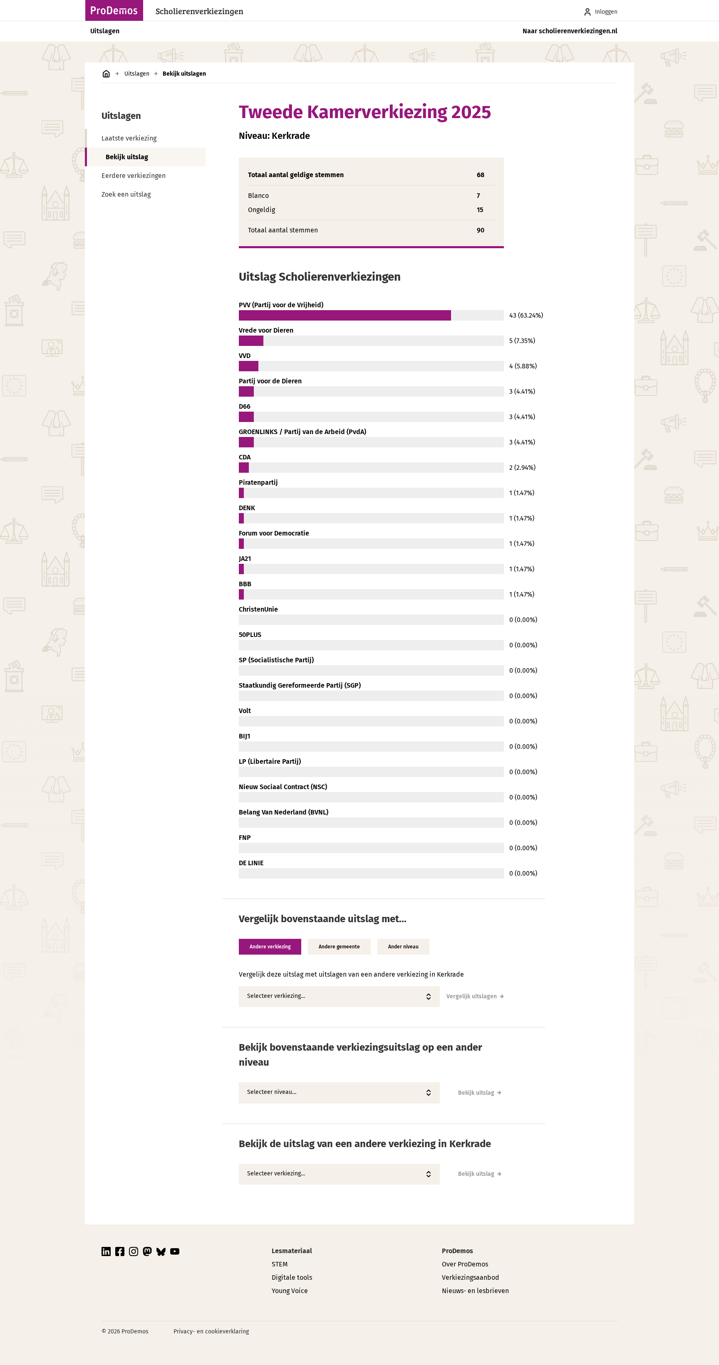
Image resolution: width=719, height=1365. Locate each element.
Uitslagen (104, 31)
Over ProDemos (465, 1264)
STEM (280, 1264)
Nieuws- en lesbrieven (475, 1291)
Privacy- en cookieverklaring (211, 1331)
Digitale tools (292, 1277)
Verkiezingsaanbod (470, 1277)
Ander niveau (403, 947)
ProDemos (457, 1251)
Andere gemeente (339, 947)
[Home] (116, 10)
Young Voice (290, 1291)
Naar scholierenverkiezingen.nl (570, 31)
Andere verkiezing (270, 947)
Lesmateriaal (292, 1251)
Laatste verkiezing (129, 138)
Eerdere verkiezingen (134, 176)
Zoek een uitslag (126, 194)
